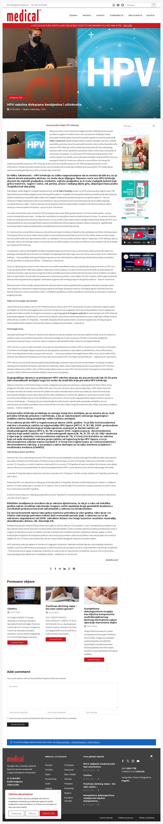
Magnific (126, 780)
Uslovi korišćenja (106, 818)
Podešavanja (16, 813)
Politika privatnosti (125, 818)
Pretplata (68, 783)
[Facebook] (118, 5)
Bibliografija (135, 15)
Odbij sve (32, 813)
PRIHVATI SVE (49, 813)
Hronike (87, 15)
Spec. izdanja (70, 774)
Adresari (68, 779)
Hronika (48, 769)
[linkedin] (64, 568)
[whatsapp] (69, 568)
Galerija (150, 15)
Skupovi (67, 793)
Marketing (69, 788)
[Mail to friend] (60, 568)
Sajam (47, 774)
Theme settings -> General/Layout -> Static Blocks (78, 742)
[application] (139, 235)
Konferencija (50, 779)
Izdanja (73, 15)
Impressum (69, 769)
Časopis (48, 765)
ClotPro (12, 608)
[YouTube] (122, 5)
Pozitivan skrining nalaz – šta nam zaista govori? (61, 607)
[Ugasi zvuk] (148, 242)
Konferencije (116, 15)
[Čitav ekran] (152, 242)
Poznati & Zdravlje (68, 799)
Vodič (47, 783)
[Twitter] (51, 568)
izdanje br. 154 (15, 97)
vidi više (127, 25)
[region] (33, 804)
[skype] (73, 568)
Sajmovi (100, 15)
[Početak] (125, 242)
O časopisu (69, 765)
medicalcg (34, 109)
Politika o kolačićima (147, 818)
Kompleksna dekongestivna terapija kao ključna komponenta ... (98, 798)
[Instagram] (113, 5)
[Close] (58, 792)
